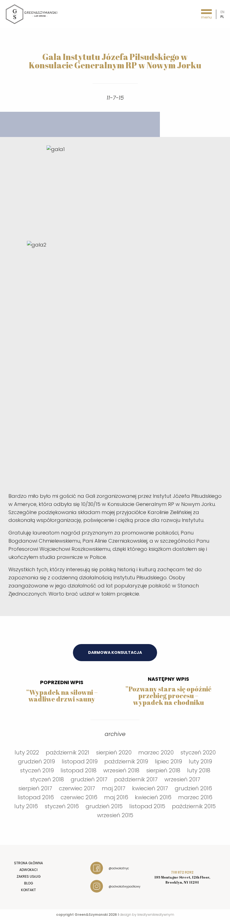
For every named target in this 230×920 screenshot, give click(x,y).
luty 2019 (200, 761)
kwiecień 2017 (150, 788)
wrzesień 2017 (182, 779)
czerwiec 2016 (79, 797)
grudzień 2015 (104, 806)
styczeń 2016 (62, 806)
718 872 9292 (182, 872)
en (222, 12)
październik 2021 (67, 752)
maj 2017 (113, 788)
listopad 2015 (147, 806)
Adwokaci (28, 869)
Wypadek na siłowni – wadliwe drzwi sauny (63, 695)
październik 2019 (126, 761)
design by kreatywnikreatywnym (147, 914)
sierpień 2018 (163, 770)
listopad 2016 (36, 797)
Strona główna (28, 863)
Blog (28, 883)
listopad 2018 (78, 770)
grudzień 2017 (89, 779)
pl (222, 16)
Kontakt (28, 890)
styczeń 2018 (47, 779)
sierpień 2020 (114, 752)
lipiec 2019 (168, 761)
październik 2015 (194, 806)
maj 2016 (116, 797)
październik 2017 (136, 779)
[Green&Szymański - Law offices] (32, 14)
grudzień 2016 (193, 788)
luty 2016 (26, 806)
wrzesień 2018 (121, 770)
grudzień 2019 (36, 761)
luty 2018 (198, 770)
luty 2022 (27, 752)
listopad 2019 (80, 761)
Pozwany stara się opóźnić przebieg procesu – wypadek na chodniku (169, 695)
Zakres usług (29, 876)
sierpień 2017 (35, 788)
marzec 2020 (156, 752)
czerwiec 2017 (77, 788)
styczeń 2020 (198, 752)
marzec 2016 (195, 797)
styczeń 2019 (37, 770)
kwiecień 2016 (153, 797)
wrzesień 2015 (115, 815)
